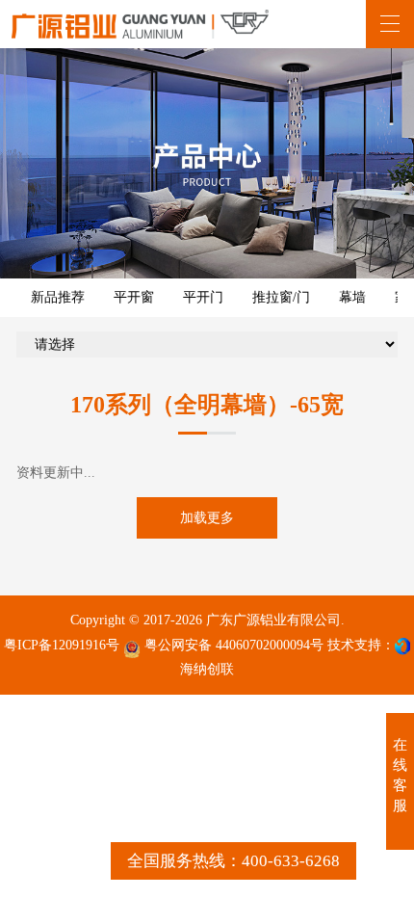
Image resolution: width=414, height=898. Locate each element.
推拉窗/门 (281, 297)
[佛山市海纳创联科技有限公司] (402, 645)
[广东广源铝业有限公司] (140, 24)
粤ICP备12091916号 (61, 644)
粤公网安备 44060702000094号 (232, 644)
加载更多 (207, 517)
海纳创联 (207, 668)
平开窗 (134, 297)
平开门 (203, 297)
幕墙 (352, 297)
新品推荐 (58, 297)
